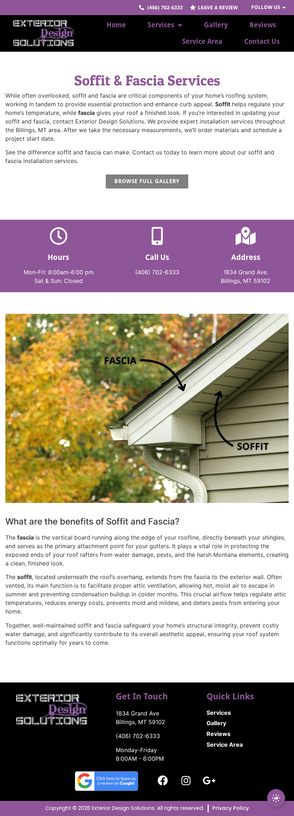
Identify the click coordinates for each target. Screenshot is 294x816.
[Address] (246, 236)
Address (245, 257)
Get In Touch (142, 696)
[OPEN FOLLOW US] (284, 7)
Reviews (263, 25)
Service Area (202, 41)
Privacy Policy (230, 808)
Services (161, 25)
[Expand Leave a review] (276, 798)
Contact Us (262, 41)
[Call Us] (157, 236)
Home (116, 25)
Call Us (157, 257)
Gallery (216, 25)
